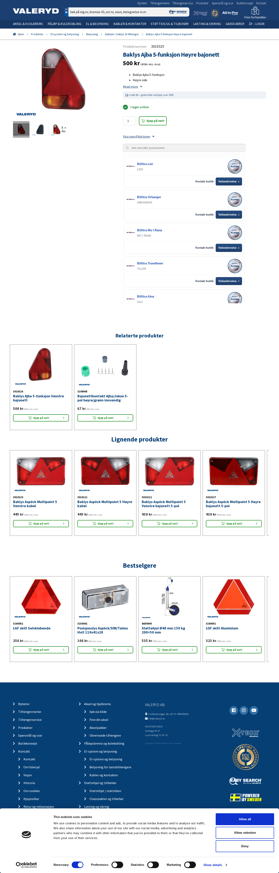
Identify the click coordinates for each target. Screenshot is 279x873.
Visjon (27, 775)
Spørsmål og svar (222, 3)
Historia (29, 783)
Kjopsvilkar (31, 799)
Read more (130, 86)
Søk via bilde (98, 712)
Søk (183, 29)
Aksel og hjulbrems (97, 704)
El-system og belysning (65, 34)
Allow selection (245, 832)
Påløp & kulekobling (64, 24)
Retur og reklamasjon (38, 806)
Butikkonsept (245, 3)
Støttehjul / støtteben (105, 791)
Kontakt (261, 3)
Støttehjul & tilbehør (170, 24)
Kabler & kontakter (129, 24)
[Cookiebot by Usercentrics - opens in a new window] (26, 865)
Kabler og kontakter (103, 775)
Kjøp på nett (155, 121)
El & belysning (97, 24)
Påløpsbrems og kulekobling (104, 743)
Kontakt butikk (204, 181)
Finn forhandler (255, 17)
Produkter (202, 3)
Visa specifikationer (136, 136)
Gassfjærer (235, 24)
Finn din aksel (98, 720)
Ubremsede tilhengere (105, 735)
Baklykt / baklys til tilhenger (122, 34)
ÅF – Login (256, 24)
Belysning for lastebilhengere (110, 767)
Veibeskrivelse (228, 182)
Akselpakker (98, 728)
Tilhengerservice (183, 3)
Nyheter (142, 3)
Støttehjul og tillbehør (100, 783)
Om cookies (31, 791)
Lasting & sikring (207, 24)
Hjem (21, 34)
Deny (245, 846)
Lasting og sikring (96, 806)
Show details (212, 865)
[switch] (117, 865)
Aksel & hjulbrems (28, 24)
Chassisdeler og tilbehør (106, 799)
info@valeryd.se (156, 718)
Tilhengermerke (159, 3)
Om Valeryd (31, 767)
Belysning (92, 34)
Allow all (245, 819)
